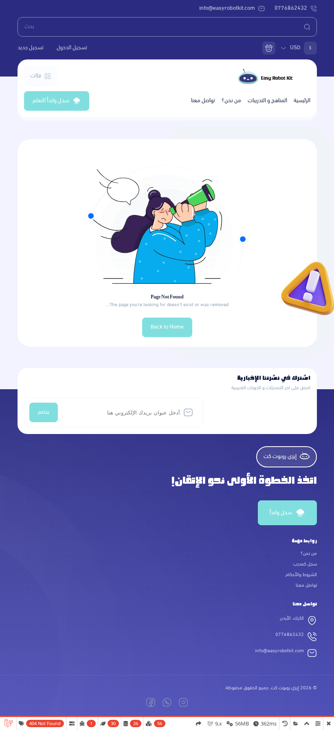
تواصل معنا (203, 101)
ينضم (43, 412)
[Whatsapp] (167, 702)
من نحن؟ (231, 101)
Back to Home (167, 327)
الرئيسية (302, 101)
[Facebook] (151, 702)
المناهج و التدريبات (267, 101)
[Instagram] (183, 702)
